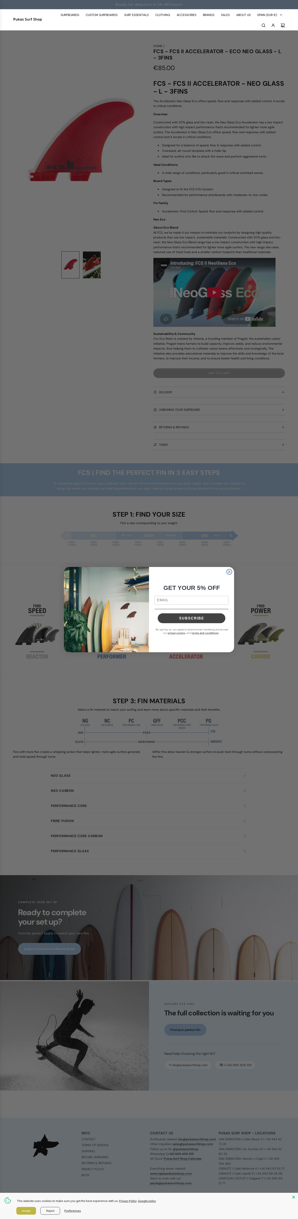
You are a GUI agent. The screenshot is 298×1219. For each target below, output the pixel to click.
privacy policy (176, 633)
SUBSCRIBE (191, 618)
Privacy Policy (128, 1201)
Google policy (147, 1201)
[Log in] (273, 25)
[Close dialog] (229, 571)
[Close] (293, 1197)
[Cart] (283, 25)
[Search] (263, 25)
